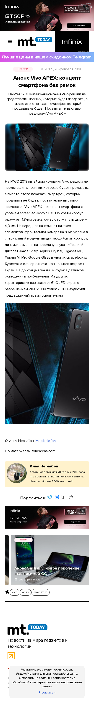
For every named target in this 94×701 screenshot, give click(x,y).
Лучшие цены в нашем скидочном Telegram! (47, 57)
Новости (23, 69)
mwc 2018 (40, 592)
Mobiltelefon (45, 441)
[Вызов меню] (10, 41)
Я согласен (47, 692)
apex (25, 592)
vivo (14, 592)
